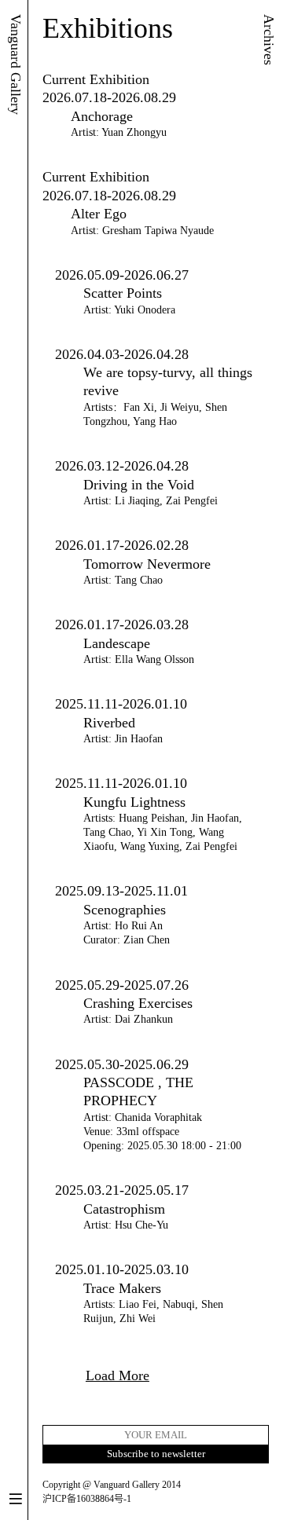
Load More (117, 1375)
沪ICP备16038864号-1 (86, 1498)
